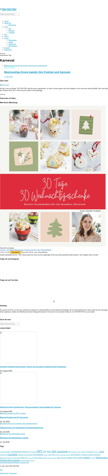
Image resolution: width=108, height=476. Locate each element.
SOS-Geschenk (78, 458)
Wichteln (32, 460)
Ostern (10, 42)
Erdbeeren (83, 451)
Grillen (49, 455)
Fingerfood (96, 451)
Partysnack (31, 458)
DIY (5, 34)
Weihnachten (12, 46)
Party (26, 458)
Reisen (36, 458)
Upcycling (92, 458)
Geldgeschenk (3, 455)
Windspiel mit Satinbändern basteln (14, 438)
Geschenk (12, 454)
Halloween (12, 44)
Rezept (41, 458)
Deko (29, 451)
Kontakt (7, 48)
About (6, 21)
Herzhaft (11, 31)
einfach (79, 451)
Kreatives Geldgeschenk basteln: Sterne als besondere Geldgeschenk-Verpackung (33, 367)
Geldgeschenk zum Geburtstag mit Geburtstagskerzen (21, 428)
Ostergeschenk (15, 458)
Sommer (69, 458)
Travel (6, 36)
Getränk (46, 454)
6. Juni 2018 (8, 77)
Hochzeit (58, 454)
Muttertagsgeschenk (6, 458)
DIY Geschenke (72, 452)
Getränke (11, 32)
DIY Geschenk (60, 451)
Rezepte (45, 458)
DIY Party (11, 67)
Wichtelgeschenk (25, 460)
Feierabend (90, 452)
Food (6, 27)
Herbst (54, 455)
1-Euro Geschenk (5, 452)
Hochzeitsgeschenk (65, 454)
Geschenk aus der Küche (25, 455)
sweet (87, 457)
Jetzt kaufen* (16, 252)
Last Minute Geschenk (87, 455)
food (102, 451)
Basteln (24, 452)
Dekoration (33, 452)
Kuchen (77, 455)
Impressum (7, 50)
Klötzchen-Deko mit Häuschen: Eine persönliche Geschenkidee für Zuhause (30, 407)
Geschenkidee (38, 455)
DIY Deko (47, 451)
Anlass (6, 38)
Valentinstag (12, 40)
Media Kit (7, 23)
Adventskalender (16, 452)
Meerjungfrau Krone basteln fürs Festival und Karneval (37, 72)
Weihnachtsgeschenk (10, 460)
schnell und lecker (52, 458)
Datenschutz (4, 473)
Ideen (72, 455)
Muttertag (97, 455)
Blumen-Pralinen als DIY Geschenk (14, 417)
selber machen (61, 458)
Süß (9, 29)
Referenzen (12, 25)
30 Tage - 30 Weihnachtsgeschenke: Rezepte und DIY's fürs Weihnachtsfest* (25, 250)
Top (1, 470)
